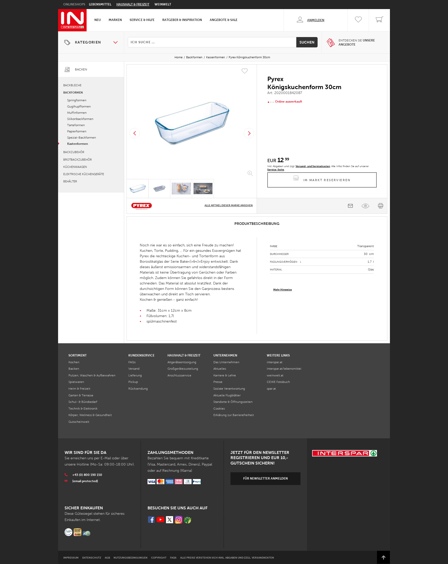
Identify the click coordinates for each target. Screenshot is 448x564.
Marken (115, 20)
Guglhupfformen (79, 106)
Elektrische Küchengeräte (83, 174)
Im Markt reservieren (327, 180)
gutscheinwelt (78, 422)
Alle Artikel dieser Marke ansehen (229, 205)
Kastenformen (215, 57)
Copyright (158, 557)
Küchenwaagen (75, 166)
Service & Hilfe (142, 20)
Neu (97, 20)
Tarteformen (76, 125)
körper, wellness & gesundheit (90, 415)
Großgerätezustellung (182, 368)
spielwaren (76, 382)
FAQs (132, 362)
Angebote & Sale (223, 20)
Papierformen (76, 131)
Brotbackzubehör (77, 159)
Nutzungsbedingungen (131, 557)
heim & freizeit (79, 388)
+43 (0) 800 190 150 (87, 475)
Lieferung (135, 375)
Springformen (76, 100)
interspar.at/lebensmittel (284, 368)
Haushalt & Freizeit (132, 4)
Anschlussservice (179, 375)
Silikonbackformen (80, 119)
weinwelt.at (275, 375)
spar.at (271, 388)
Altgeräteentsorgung (181, 362)
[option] (192, 123)
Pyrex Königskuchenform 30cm (249, 57)
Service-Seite (275, 169)
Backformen (194, 57)
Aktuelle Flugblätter (227, 395)
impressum (71, 557)
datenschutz (91, 557)
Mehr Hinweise (282, 289)
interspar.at (274, 362)
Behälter (70, 181)
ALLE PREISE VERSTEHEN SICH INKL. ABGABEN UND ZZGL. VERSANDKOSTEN (227, 557)
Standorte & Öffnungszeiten (233, 402)
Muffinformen (77, 113)
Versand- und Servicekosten (313, 166)
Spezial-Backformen (81, 137)
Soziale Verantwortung (229, 388)
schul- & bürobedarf (82, 402)
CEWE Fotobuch (278, 382)
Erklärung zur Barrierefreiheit (233, 415)
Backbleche (72, 85)
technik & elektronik (82, 408)
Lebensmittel (100, 4)
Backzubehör (73, 152)
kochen (73, 362)
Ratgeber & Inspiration (182, 20)
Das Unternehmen (226, 362)
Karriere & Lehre (224, 375)
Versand (133, 368)
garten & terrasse (80, 395)
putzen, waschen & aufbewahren (91, 375)
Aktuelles (219, 368)
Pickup (133, 382)
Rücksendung (138, 388)
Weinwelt (163, 4)
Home (178, 57)
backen (73, 368)
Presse (217, 382)
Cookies (219, 408)
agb (107, 557)
